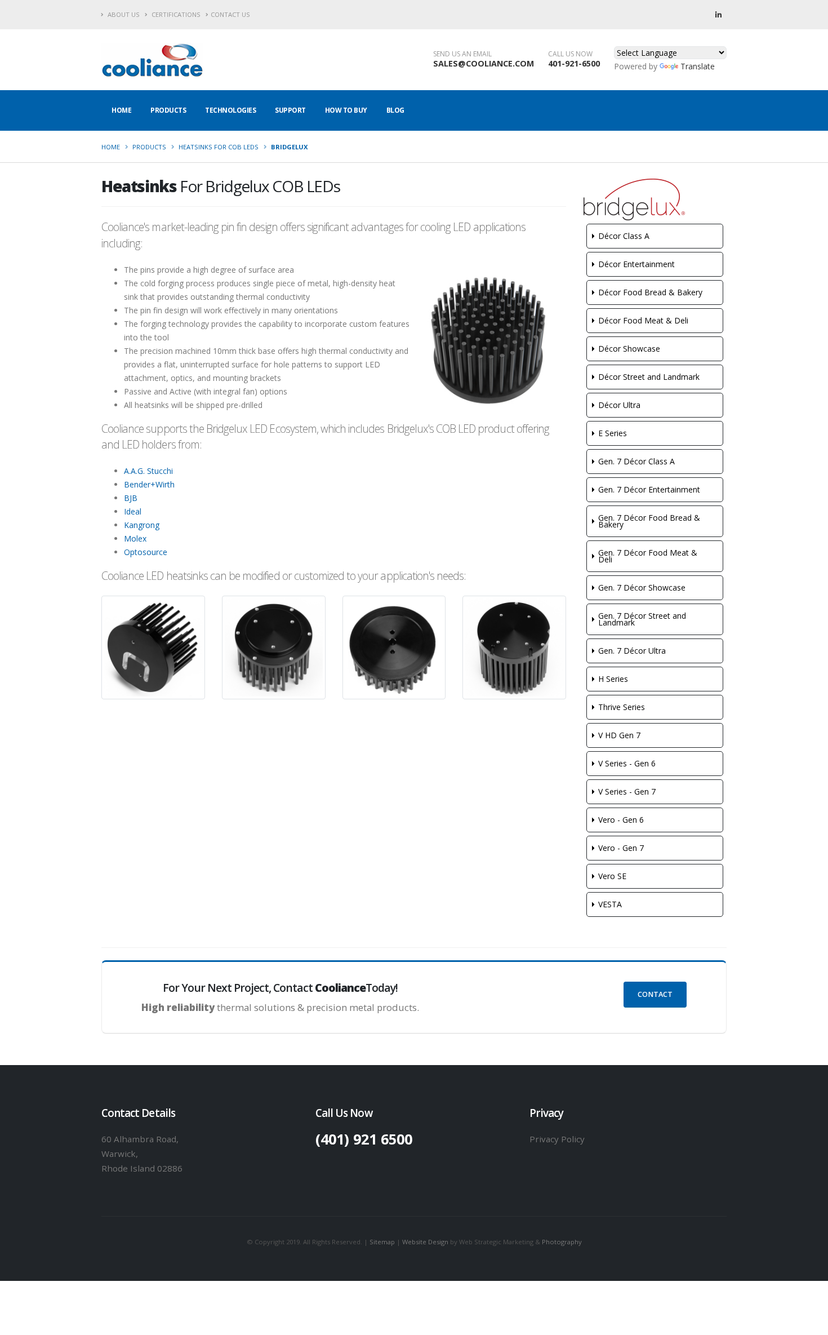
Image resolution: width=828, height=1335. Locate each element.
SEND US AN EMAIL (462, 54)
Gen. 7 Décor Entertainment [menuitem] (649, 489)
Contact (655, 994)
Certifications (175, 14)
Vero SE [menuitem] (612, 876)
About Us (123, 14)
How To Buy (346, 110)
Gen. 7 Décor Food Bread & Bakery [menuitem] (649, 521)
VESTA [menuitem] (610, 904)
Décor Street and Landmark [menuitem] (649, 376)
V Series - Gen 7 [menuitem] (627, 791)
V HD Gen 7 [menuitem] (619, 735)
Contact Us (230, 14)
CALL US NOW (570, 54)
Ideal (132, 511)
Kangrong (141, 525)
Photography (562, 1242)
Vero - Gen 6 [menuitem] (621, 819)
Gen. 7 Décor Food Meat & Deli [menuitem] (647, 556)
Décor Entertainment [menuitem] (636, 264)
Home (121, 110)
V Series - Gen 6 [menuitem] (627, 763)
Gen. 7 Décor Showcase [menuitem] (641, 587)
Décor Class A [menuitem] (623, 235)
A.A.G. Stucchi (148, 470)
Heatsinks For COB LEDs (219, 147)
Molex (135, 538)
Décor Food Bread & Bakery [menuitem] (650, 292)
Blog (395, 110)
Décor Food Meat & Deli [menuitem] (643, 320)
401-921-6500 (574, 63)
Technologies (230, 110)
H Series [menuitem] (613, 678)
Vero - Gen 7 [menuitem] (621, 847)
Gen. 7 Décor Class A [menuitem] (636, 461)
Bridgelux (289, 147)
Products (168, 110)
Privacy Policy (557, 1139)
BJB (130, 498)
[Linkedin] (718, 15)
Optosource (145, 552)
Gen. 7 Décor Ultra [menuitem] (632, 650)
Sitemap (382, 1242)
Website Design (425, 1242)
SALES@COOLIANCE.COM (483, 63)
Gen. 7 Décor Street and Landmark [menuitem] (642, 619)
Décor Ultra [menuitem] (619, 405)
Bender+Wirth (149, 484)
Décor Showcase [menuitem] (629, 348)
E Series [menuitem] (612, 433)
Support (290, 110)
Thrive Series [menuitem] (621, 707)
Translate (697, 66)
